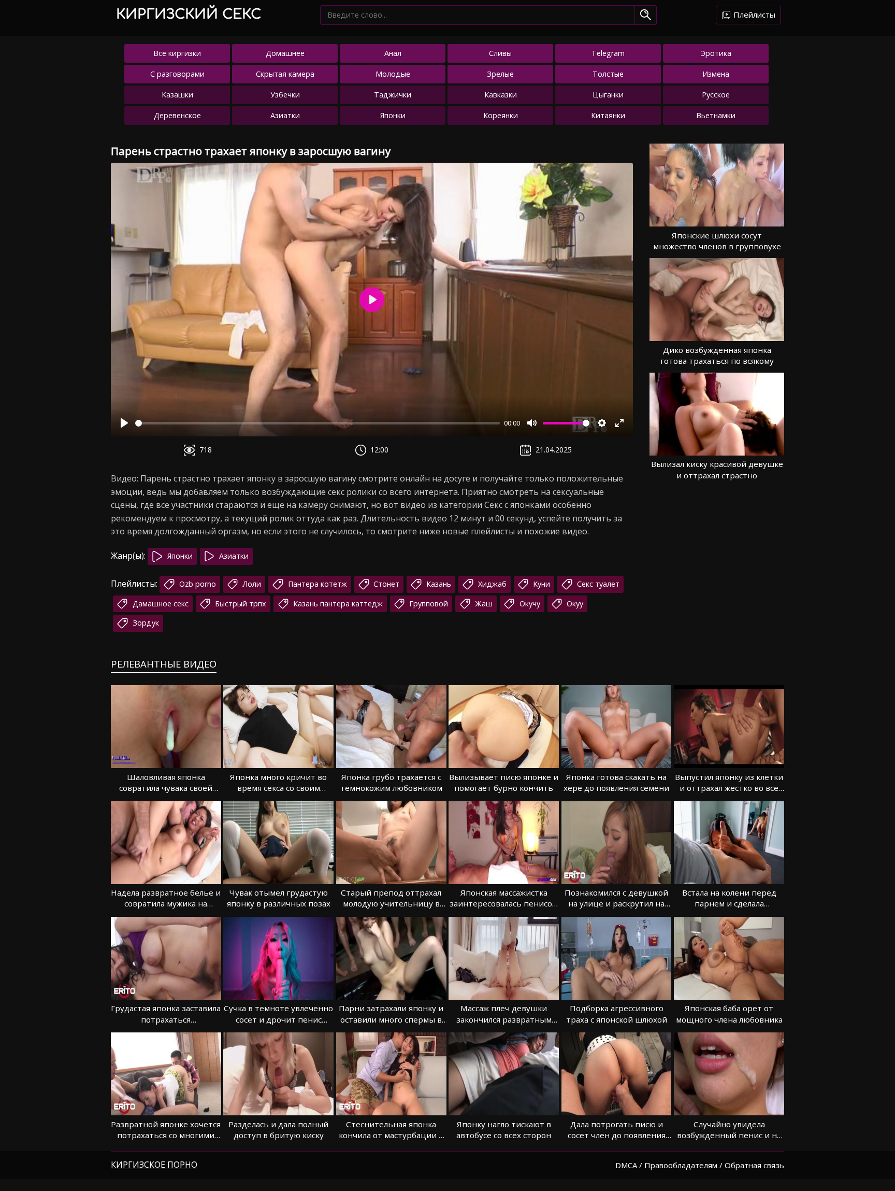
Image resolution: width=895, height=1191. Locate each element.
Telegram (608, 53)
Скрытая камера (285, 74)
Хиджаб (491, 584)
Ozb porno (196, 584)
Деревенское (177, 115)
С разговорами (177, 74)
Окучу (528, 603)
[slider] (317, 423)
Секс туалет (597, 584)
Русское (716, 95)
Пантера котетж (316, 584)
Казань (437, 584)
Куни (540, 584)
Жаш (483, 603)
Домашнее (285, 53)
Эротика (716, 53)
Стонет (385, 584)
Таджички (392, 95)
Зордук (145, 623)
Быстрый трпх (239, 603)
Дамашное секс (160, 603)
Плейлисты (753, 14)
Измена (715, 74)
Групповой (427, 603)
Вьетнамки (715, 115)
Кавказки (500, 95)
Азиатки (285, 115)
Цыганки (608, 95)
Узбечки (285, 95)
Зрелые (500, 74)
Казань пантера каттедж (337, 603)
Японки (393, 115)
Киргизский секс (188, 14)
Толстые (608, 74)
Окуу (574, 603)
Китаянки (608, 115)
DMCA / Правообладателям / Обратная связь (699, 1165)
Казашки (177, 95)
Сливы (500, 53)
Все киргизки (177, 53)
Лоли (250, 584)
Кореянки (500, 115)
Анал (392, 53)
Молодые (393, 74)
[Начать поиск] (645, 14)
